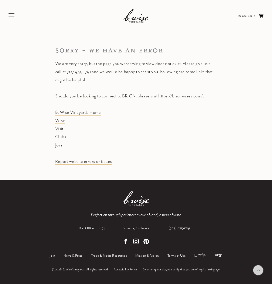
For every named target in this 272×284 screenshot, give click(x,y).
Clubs (60, 136)
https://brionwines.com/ (180, 96)
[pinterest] (146, 242)
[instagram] (136, 242)
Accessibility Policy (125, 269)
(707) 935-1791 (179, 228)
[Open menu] (11, 15)
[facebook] (126, 242)
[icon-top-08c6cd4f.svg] (258, 270)
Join (58, 145)
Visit (59, 128)
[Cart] (261, 15)
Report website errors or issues (83, 161)
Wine (60, 120)
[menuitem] (52, 256)
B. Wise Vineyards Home (78, 112)
